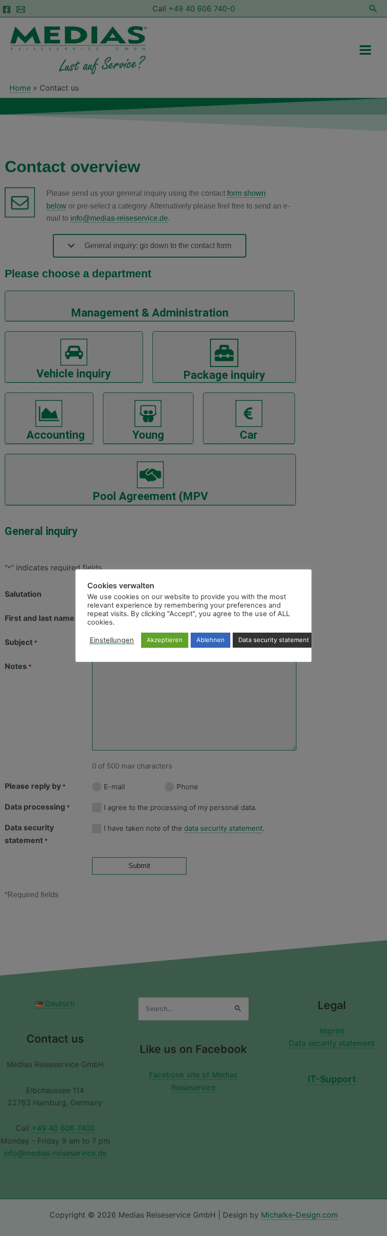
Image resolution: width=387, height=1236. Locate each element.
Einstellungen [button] (112, 640)
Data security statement (273, 639)
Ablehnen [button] (210, 639)
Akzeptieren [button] (165, 639)
